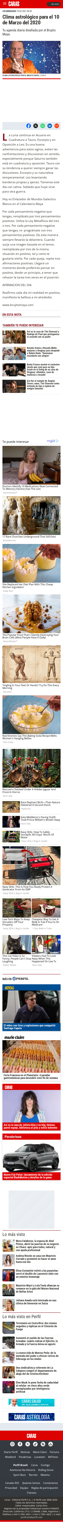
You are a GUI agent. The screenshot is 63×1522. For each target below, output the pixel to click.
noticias (31, 988)
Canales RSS (12, 1483)
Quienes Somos (31, 1483)
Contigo (45, 1465)
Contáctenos (50, 1483)
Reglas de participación (44, 1488)
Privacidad (11, 1488)
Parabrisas (25, 1457)
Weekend (10, 1457)
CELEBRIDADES (9, 11)
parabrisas (31, 1137)
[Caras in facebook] (20, 1444)
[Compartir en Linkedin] (49, 126)
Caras (34, 1465)
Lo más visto (13, 1234)
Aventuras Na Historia (22, 1470)
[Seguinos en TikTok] (35, 1444)
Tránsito (31, 1492)
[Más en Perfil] (20, 979)
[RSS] (43, 1444)
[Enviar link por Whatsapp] (42, 126)
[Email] (56, 126)
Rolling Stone (45, 1470)
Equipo (24, 1488)
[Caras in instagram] (12, 1444)
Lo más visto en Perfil (21, 1316)
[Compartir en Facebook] (28, 126)
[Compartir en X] (35, 126)
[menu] (4, 4)
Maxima (45, 1475)
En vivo (55, 4)
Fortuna (54, 1452)
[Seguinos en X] (27, 1444)
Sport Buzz (19, 1475)
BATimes (53, 1457)
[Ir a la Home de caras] (14, 5)
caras (31, 1087)
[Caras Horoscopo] (31, 1419)
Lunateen (39, 1457)
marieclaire (31, 1038)
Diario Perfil (11, 1452)
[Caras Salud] (31, 1405)
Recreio (33, 1475)
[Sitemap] (50, 1444)
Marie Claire (40, 1452)
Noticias (25, 1452)
